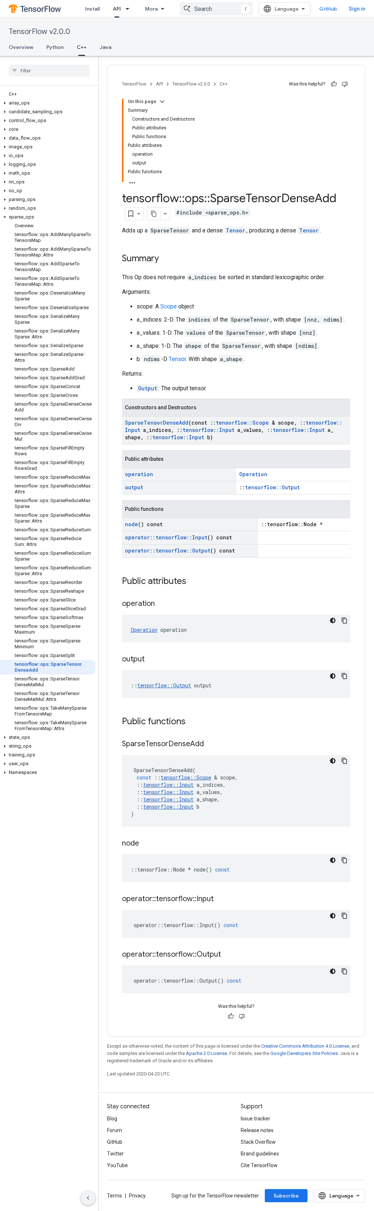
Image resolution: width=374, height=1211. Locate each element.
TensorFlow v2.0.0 (39, 31)
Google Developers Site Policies (304, 1053)
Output (147, 388)
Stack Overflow (258, 1142)
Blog (112, 1118)
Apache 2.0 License (206, 1053)
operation (139, 474)
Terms (114, 1196)
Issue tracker (255, 1118)
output (134, 487)
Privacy (137, 1196)
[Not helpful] (344, 84)
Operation (253, 474)
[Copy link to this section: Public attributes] (193, 581)
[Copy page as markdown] (153, 214)
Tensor (235, 230)
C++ (82, 47)
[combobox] (216, 8)
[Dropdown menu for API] (129, 9)
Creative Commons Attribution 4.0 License (305, 1046)
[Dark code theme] (333, 620)
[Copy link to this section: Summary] (166, 259)
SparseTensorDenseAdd (156, 422)
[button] (47, 103)
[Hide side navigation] (88, 1198)
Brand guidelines (260, 1154)
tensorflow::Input (208, 429)
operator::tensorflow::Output (167, 550)
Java (105, 47)
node (131, 524)
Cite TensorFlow (259, 1165)
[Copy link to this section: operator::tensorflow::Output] (228, 954)
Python (55, 47)
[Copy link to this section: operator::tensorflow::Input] (221, 899)
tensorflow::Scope (242, 422)
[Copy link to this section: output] (152, 659)
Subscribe (286, 1195)
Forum (114, 1130)
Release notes (257, 1130)
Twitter (115, 1154)
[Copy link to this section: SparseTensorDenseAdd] (211, 744)
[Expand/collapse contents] (162, 101)
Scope (168, 306)
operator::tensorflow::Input (166, 537)
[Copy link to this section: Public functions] (193, 722)
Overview (21, 47)
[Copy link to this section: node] (146, 843)
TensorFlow (134, 84)
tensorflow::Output (272, 487)
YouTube (117, 1165)
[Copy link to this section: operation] (162, 604)
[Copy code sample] (344, 620)
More (151, 8)
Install (92, 8)
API (117, 8)
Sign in (357, 9)
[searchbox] (49, 70)
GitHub (328, 8)
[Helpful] (333, 84)
